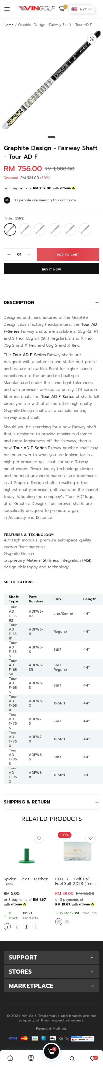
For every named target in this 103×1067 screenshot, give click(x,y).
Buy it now (51, 269)
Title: (14, 218)
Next (93, 883)
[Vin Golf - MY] (37, 9)
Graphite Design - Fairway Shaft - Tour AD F (51, 152)
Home (9, 25)
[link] (39, 838)
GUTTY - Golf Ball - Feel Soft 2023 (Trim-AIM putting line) (75, 881)
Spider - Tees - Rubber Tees (26, 881)
